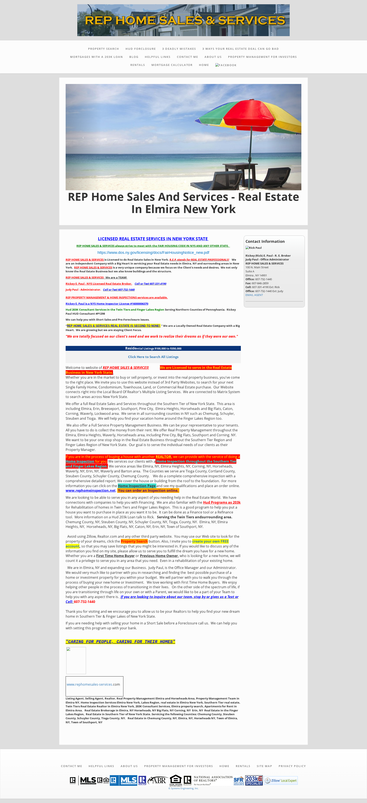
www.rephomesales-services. (90, 684)
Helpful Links (158, 57)
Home (204, 65)
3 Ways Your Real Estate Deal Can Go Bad (240, 49)
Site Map (264, 766)
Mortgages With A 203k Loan (96, 57)
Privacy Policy (292, 766)
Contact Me (187, 57)
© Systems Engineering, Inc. (183, 788)
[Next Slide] (284, 137)
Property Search (103, 49)
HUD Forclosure (141, 49)
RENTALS (137, 65)
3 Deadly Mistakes (179, 49)
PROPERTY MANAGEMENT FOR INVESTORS (262, 57)
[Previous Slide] (83, 137)
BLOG (133, 57)
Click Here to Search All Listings (153, 357)
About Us (213, 57)
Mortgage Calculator (172, 65)
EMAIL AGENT (254, 295)
